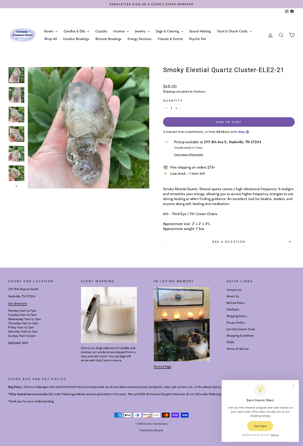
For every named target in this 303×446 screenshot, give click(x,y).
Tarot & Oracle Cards (233, 31)
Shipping (169, 91)
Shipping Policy (237, 316)
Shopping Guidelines (240, 335)
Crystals (101, 31)
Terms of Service (238, 349)
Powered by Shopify (151, 430)
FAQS (230, 342)
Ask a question (228, 241)
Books (49, 31)
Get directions (17, 303)
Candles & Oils (75, 31)
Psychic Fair (197, 39)
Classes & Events (170, 39)
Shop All (50, 39)
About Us (233, 296)
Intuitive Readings (76, 39)
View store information (188, 154)
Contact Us (234, 290)
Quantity (173, 100)
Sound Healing (200, 31)
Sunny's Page (162, 366)
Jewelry (141, 31)
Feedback (233, 309)
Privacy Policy (236, 322)
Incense (119, 31)
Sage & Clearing (168, 31)
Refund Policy (236, 303)
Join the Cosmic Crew (241, 329)
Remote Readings (108, 39)
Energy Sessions (140, 39)
